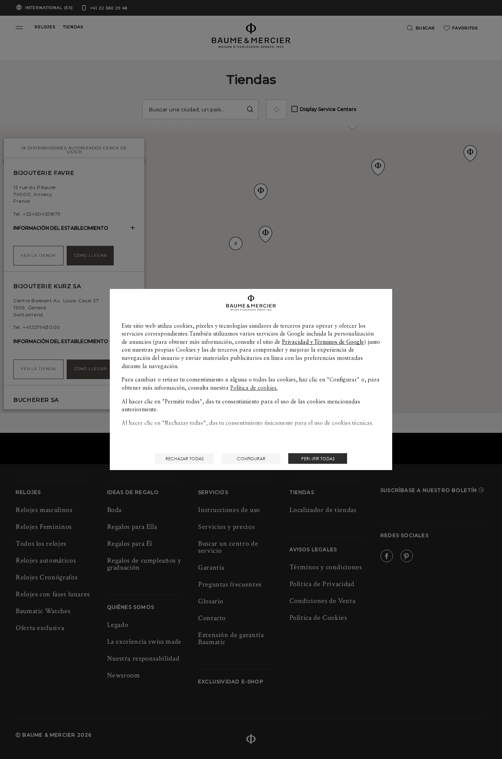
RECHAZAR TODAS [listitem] (185, 458)
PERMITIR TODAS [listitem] (318, 458)
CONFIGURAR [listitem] (251, 458)
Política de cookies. (254, 388)
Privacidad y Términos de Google (323, 342)
